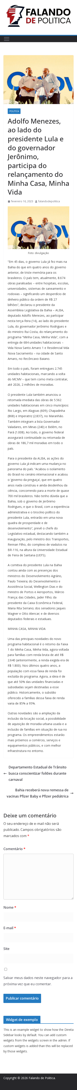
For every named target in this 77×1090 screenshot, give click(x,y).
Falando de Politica (42, 1078)
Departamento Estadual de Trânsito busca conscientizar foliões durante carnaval (38, 773)
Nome (9, 907)
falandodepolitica (49, 201)
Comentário (14, 848)
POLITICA (14, 111)
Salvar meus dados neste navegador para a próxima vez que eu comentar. (38, 980)
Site (6, 948)
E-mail (9, 928)
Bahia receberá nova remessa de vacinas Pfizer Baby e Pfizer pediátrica (37, 793)
